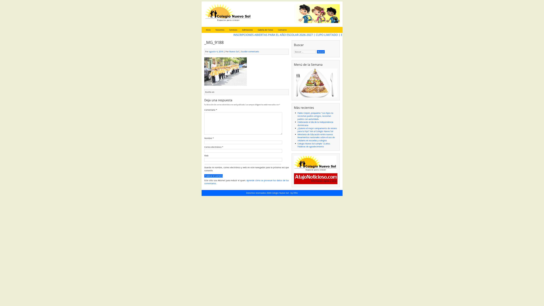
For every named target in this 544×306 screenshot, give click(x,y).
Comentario (210, 110)
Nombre (209, 138)
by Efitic (294, 193)
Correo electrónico (213, 147)
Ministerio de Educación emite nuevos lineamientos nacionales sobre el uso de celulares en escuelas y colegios (316, 137)
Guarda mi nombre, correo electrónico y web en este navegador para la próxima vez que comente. (246, 169)
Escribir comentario (250, 51)
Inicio (208, 29)
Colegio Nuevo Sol (280, 193)
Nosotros (219, 29)
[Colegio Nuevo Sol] (272, 22)
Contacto (282, 29)
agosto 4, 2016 (216, 51)
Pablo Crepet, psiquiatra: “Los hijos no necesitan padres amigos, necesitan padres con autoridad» (315, 116)
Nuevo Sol (234, 51)
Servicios (233, 29)
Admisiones (247, 29)
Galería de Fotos (265, 29)
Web (206, 155)
